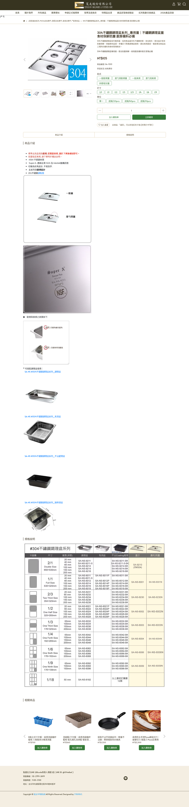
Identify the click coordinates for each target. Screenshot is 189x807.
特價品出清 (107, 12)
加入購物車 (114, 117)
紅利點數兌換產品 (147, 12)
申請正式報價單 (72, 12)
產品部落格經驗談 (125, 12)
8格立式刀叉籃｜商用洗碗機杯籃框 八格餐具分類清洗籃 (42, 738)
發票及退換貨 (90, 12)
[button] (90, 59)
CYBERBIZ (78, 794)
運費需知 (55, 12)
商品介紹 (59, 134)
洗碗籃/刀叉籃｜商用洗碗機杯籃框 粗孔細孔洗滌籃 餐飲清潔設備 (77, 738)
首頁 (17, 12)
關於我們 (29, 12)
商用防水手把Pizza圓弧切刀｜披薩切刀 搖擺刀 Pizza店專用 (146, 738)
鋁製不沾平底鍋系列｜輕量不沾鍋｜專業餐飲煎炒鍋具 (111, 738)
